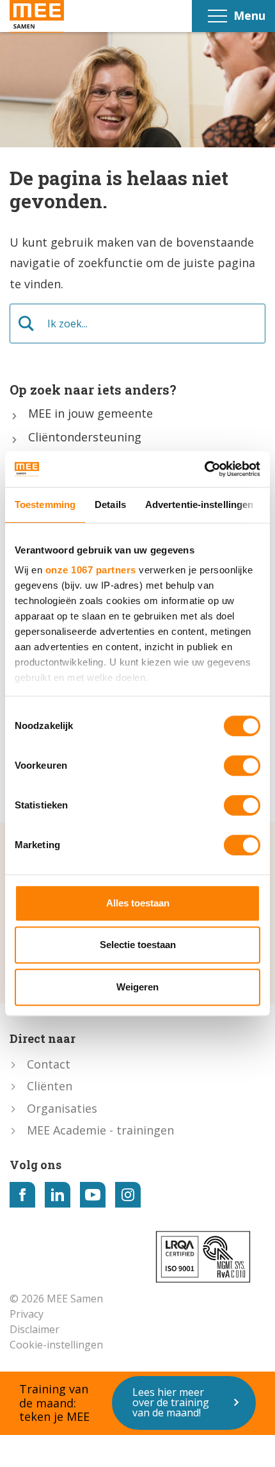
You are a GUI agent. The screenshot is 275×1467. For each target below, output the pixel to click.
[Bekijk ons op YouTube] (93, 1195)
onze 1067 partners (90, 569)
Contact (48, 1064)
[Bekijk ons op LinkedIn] (57, 1195)
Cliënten (49, 1086)
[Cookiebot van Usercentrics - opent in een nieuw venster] (204, 469)
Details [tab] (110, 504)
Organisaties (62, 1108)
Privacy (26, 1314)
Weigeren (137, 986)
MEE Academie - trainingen (100, 1130)
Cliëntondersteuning (84, 437)
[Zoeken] (26, 323)
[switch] (242, 765)
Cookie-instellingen (56, 1345)
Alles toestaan (137, 902)
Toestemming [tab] (45, 504)
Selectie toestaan (138, 944)
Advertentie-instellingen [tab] (199, 504)
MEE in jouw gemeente (90, 414)
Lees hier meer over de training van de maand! (170, 1402)
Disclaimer (34, 1329)
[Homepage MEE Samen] (37, 16)
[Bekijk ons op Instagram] (128, 1195)
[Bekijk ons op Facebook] (22, 1195)
